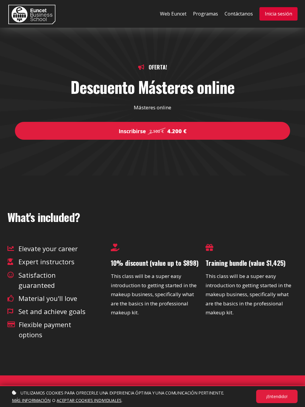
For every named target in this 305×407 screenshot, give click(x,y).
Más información (31, 400)
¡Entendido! (276, 396)
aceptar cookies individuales (89, 400)
